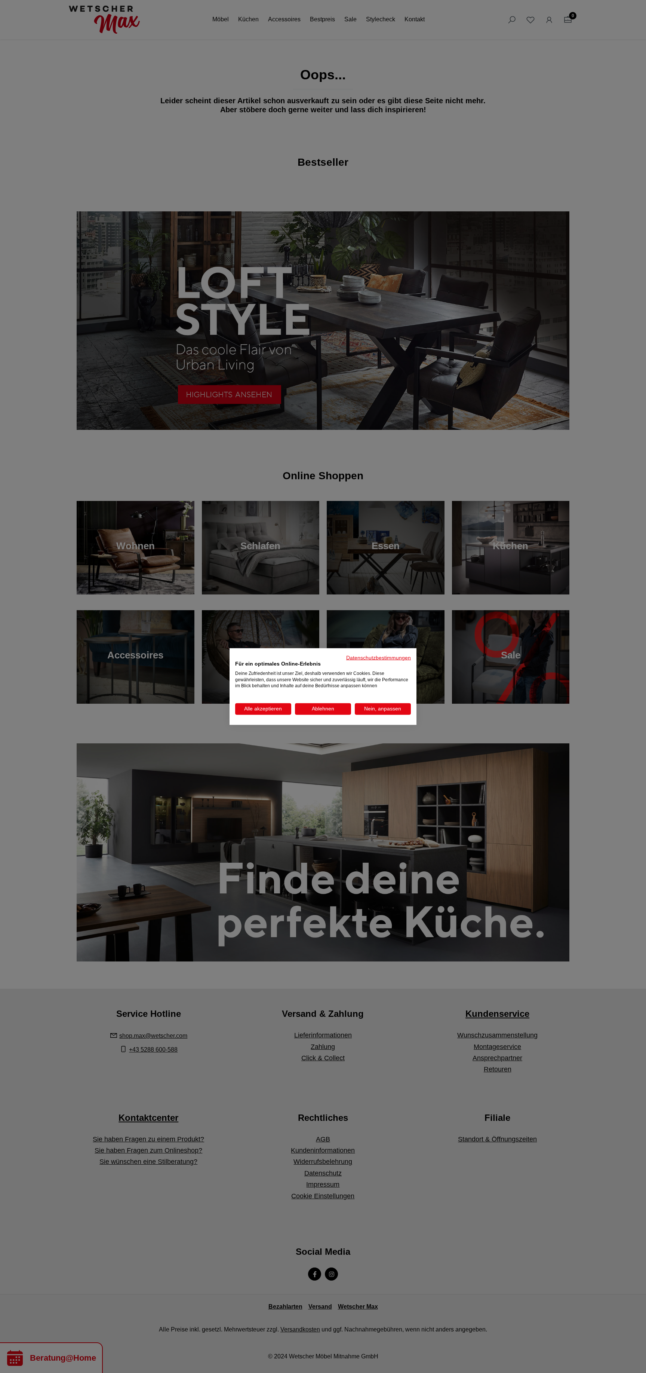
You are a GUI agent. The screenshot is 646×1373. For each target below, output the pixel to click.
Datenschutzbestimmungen (378, 658)
